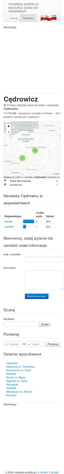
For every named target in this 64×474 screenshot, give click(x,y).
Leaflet (56, 173)
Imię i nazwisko (12, 254)
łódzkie (8, 221)
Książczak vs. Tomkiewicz (20, 366)
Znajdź (45, 324)
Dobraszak (12, 384)
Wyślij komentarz (36, 296)
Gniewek (11, 388)
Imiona (14, 18)
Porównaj (52, 344)
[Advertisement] (32, 61)
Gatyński (11, 373)
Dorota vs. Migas (15, 377)
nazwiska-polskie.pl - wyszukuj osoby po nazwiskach (24, 7)
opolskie (9, 226)
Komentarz (10, 267)
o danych (43, 472)
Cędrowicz (12, 363)
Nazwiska (28, 18)
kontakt (54, 472)
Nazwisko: (9, 319)
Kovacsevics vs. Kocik (18, 370)
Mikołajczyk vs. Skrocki (19, 391)
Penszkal (11, 395)
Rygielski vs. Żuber (17, 381)
